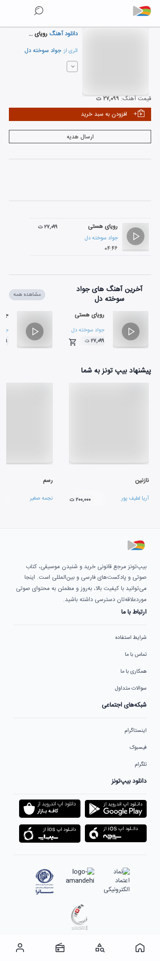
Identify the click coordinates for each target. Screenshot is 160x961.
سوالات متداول (131, 688)
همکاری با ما (133, 671)
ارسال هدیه (80, 137)
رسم (48, 480)
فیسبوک (138, 747)
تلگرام (141, 764)
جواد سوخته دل (42, 51)
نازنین (142, 480)
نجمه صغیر (41, 498)
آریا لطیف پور (135, 498)
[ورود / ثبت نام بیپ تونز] (20, 947)
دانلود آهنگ (63, 34)
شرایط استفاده (131, 637)
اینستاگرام (135, 730)
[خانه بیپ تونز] (140, 947)
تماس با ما (136, 654)
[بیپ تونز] (145, 11)
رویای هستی (103, 226)
